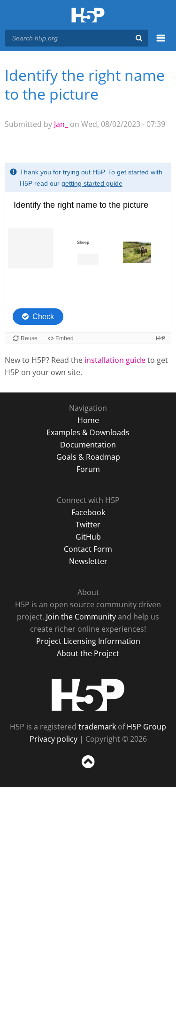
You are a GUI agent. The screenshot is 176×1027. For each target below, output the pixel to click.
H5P (88, 694)
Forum (88, 469)
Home (88, 420)
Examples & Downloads (88, 432)
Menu (160, 43)
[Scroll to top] (88, 768)
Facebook (88, 512)
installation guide (114, 360)
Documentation (88, 444)
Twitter (88, 524)
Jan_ (61, 124)
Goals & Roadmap (88, 457)
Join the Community (81, 616)
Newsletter (88, 561)
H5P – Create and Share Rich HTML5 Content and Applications (88, 16)
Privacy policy (53, 739)
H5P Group (146, 726)
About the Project (88, 653)
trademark (97, 726)
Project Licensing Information (88, 641)
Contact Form (88, 549)
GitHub (88, 537)
